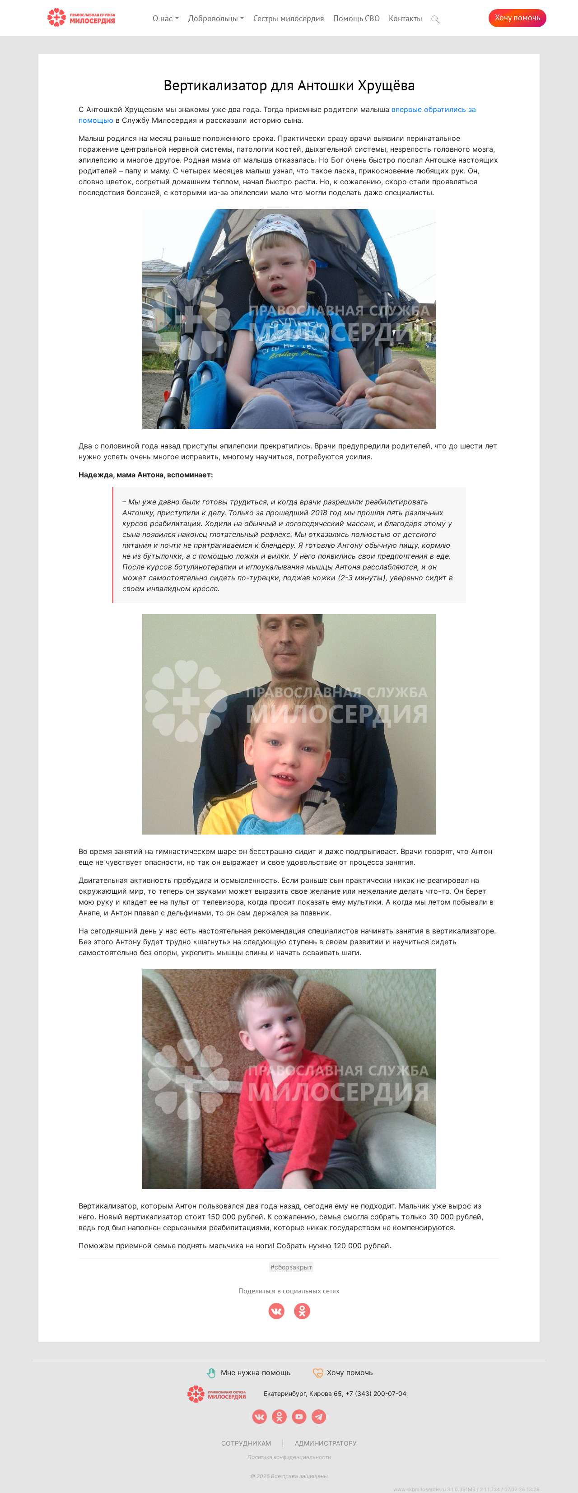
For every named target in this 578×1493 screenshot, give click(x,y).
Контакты (405, 18)
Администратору (326, 1443)
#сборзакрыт (291, 1267)
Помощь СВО (356, 18)
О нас (162, 18)
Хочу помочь (517, 18)
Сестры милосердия (288, 18)
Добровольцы (213, 18)
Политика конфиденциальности (289, 1457)
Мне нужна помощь (256, 1372)
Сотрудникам (246, 1443)
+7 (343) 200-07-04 (375, 1393)
